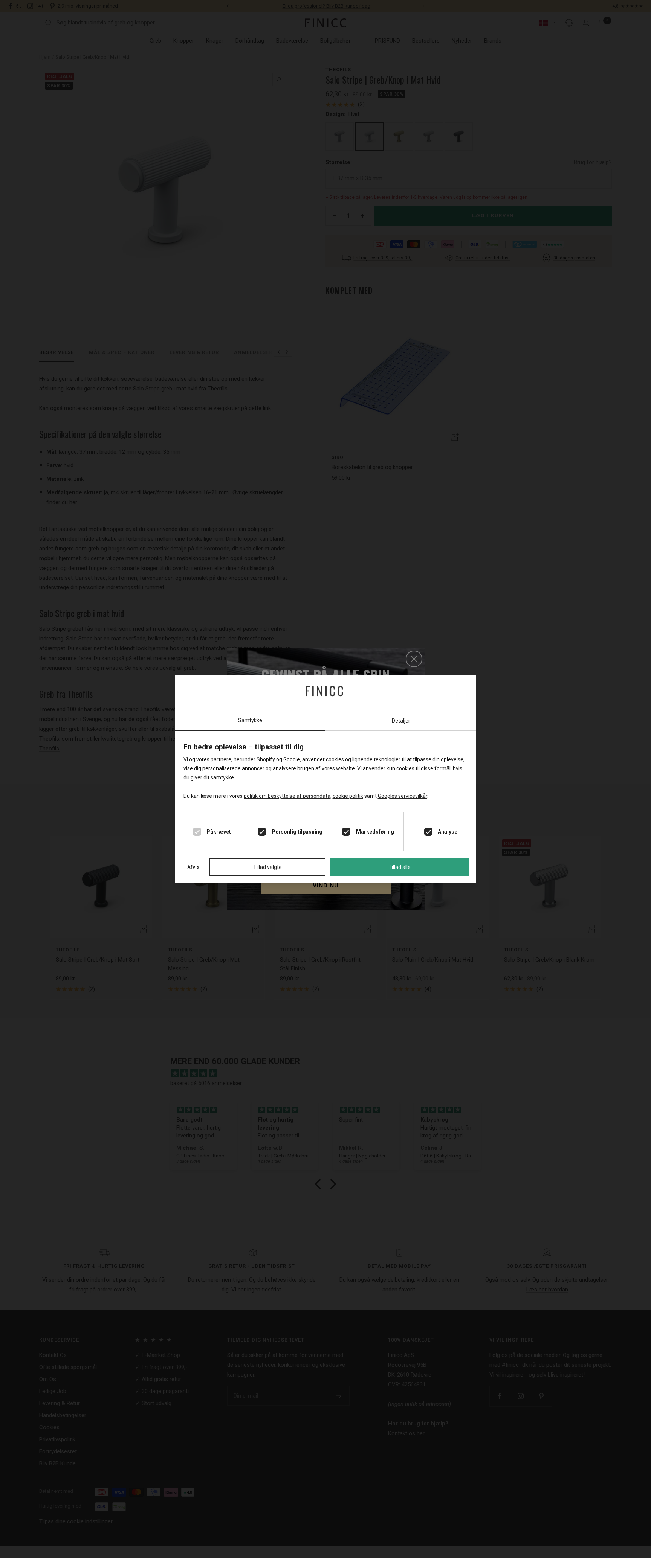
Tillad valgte (267, 867)
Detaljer (401, 721)
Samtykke (250, 720)
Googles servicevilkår (402, 796)
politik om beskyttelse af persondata (287, 796)
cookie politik (348, 796)
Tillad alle (399, 867)
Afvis (193, 867)
